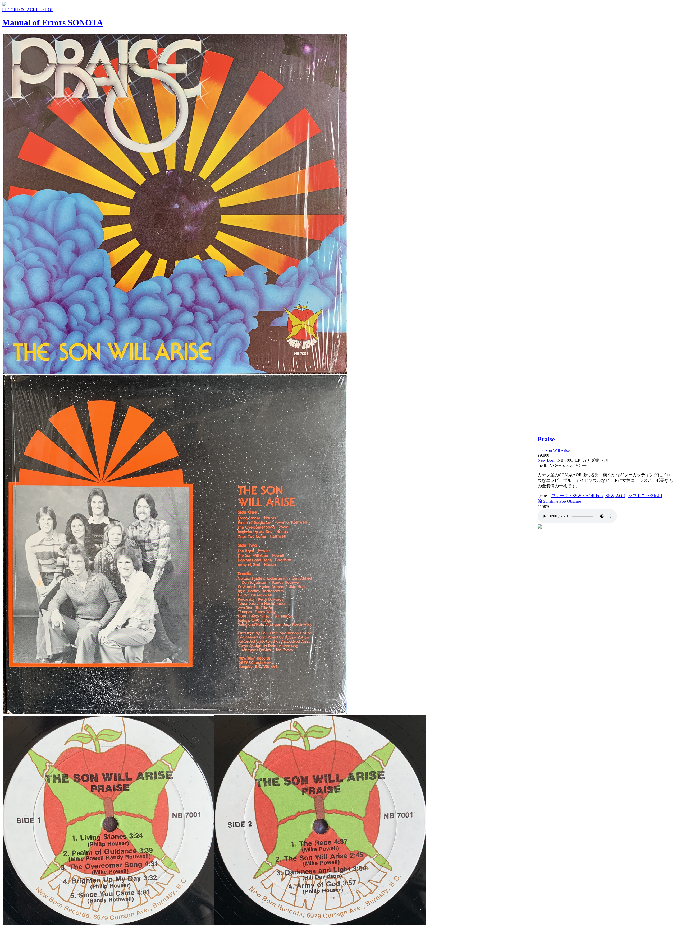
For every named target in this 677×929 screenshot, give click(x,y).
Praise (546, 439)
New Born (546, 460)
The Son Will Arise (554, 450)
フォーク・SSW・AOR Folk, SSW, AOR (588, 495)
